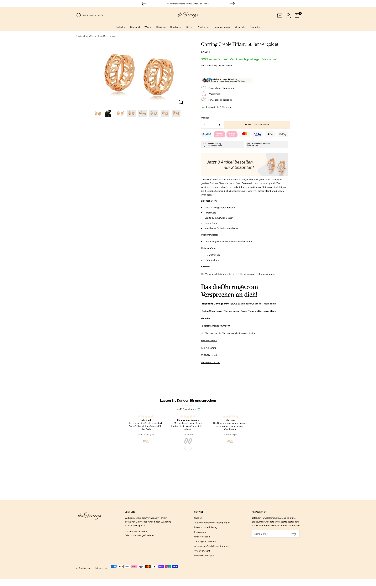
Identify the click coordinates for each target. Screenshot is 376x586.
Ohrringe (161, 27)
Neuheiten (255, 27)
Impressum (200, 532)
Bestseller (121, 27)
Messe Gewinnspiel (204, 555)
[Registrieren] (294, 533)
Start (78, 36)
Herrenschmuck (222, 27)
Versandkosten (225, 65)
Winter (148, 27)
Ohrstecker (176, 27)
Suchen (198, 517)
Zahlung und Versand (205, 541)
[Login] (288, 15)
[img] (188, 405)
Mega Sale (240, 27)
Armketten (203, 27)
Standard (135, 27)
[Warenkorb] (297, 15)
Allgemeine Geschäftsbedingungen (212, 522)
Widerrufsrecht (202, 550)
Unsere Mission (202, 536)
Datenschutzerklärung (205, 527)
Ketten (189, 27)
